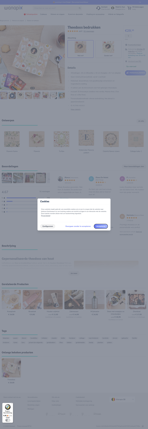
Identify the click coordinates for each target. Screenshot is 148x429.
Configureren (47, 226)
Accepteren (100, 226)
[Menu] (11, 404)
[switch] (7, 420)
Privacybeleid (45, 216)
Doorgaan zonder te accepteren (78, 226)
